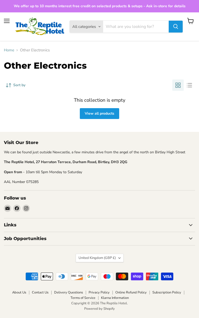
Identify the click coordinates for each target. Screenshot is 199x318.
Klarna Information (115, 298)
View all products (99, 113)
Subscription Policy (166, 292)
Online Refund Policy (131, 292)
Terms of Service (82, 298)
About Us (19, 292)
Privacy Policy (99, 292)
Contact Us (40, 292)
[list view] (189, 85)
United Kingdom (97, 258)
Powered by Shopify (99, 308)
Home (9, 50)
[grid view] (178, 85)
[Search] (176, 27)
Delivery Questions (68, 292)
